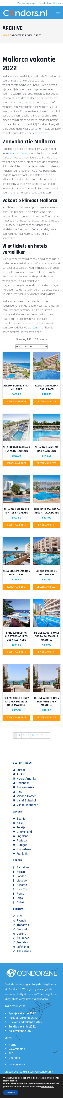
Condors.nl (34, 327)
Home (5, 35)
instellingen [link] (47, 1086)
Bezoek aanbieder (16, 401)
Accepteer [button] (10, 1092)
